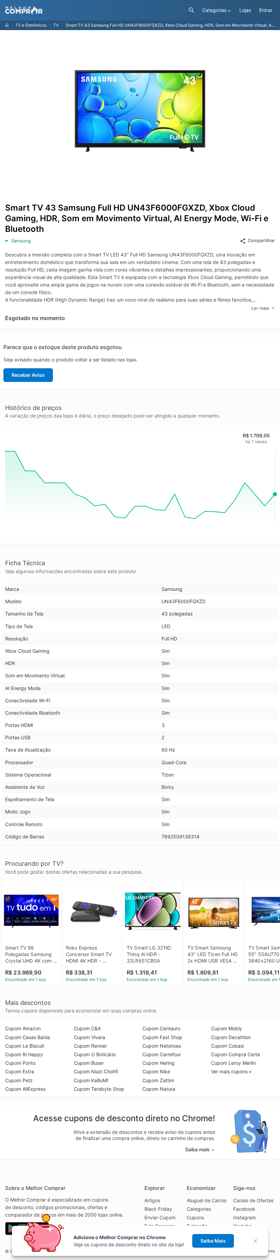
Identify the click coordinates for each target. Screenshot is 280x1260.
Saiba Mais (213, 1241)
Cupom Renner (90, 1046)
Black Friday (158, 1209)
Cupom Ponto (20, 1063)
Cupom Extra (19, 1071)
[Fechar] (257, 1241)
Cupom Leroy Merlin (233, 1063)
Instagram (244, 1217)
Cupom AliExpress (25, 1089)
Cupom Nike (156, 1071)
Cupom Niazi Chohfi (96, 1071)
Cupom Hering (158, 1063)
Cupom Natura (158, 1089)
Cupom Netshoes (161, 1046)
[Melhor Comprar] (95, 10)
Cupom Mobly (226, 1028)
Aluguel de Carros (206, 1200)
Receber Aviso (28, 375)
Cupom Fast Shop (162, 1037)
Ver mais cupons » (231, 1071)
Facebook (244, 1209)
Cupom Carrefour (161, 1054)
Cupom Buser (89, 1063)
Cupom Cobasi (227, 1046)
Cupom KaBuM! (91, 1080)
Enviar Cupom (160, 1217)
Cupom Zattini (158, 1080)
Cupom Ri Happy (24, 1054)
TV (56, 25)
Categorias (199, 1209)
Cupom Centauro (161, 1028)
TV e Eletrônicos (30, 25)
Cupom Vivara (89, 1037)
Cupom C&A (87, 1028)
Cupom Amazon (23, 1028)
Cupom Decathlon (231, 1037)
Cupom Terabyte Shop (99, 1089)
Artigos (152, 1200)
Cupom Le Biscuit (24, 1046)
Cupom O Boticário (95, 1054)
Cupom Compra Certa (235, 1054)
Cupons (195, 1217)
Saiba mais (197, 1149)
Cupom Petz (19, 1080)
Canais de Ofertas (253, 1200)
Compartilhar (261, 240)
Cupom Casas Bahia (27, 1037)
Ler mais (260, 308)
